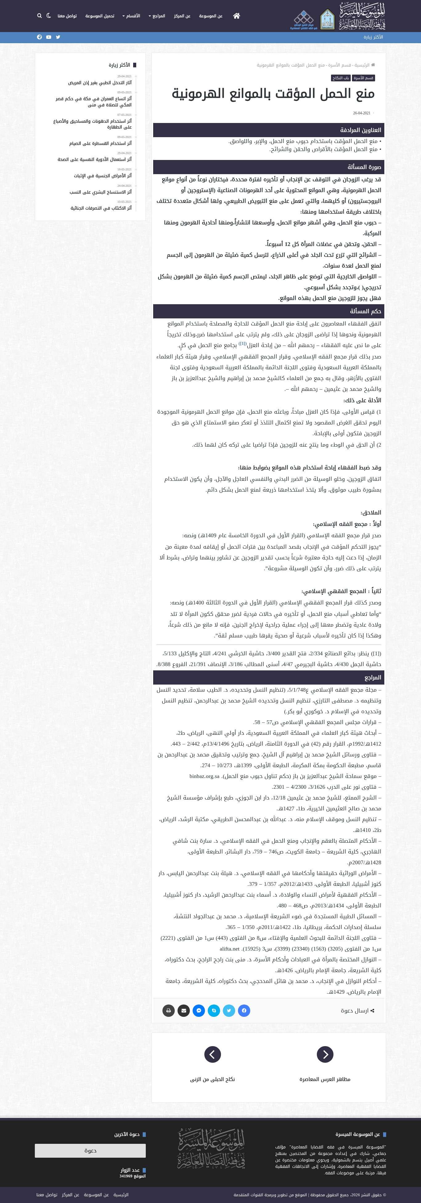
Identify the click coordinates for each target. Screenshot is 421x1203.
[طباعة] (168, 1011)
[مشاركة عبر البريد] (184, 1011)
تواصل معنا (67, 16)
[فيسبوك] (244, 1011)
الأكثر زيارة (373, 37)
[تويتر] (229, 1011)
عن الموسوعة (211, 16)
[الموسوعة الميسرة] (337, 16)
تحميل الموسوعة (99, 16)
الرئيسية (362, 65)
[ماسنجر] (199, 1011)
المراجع (159, 16)
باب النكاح (341, 78)
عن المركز (182, 16)
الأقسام (133, 16)
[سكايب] (214, 1011)
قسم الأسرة (339, 65)
